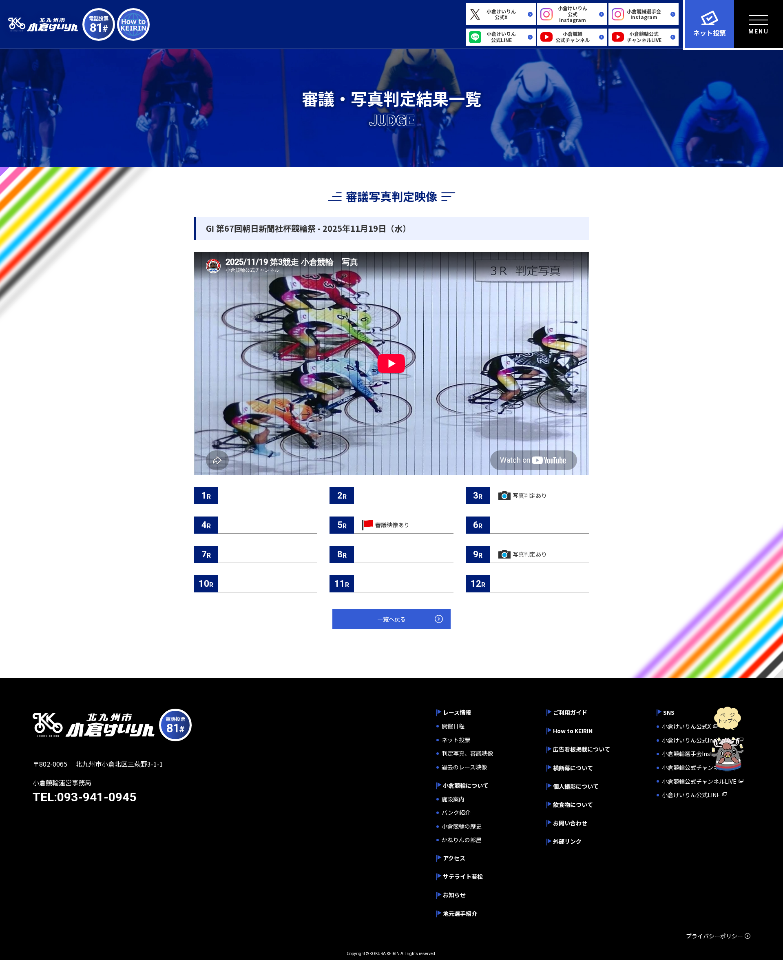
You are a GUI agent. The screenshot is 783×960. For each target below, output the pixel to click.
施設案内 (453, 799)
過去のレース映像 (464, 767)
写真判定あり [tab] (530, 495)
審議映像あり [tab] (392, 525)
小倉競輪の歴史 (462, 826)
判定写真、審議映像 (467, 753)
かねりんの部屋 (462, 840)
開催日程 (453, 726)
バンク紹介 (456, 812)
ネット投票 (456, 740)
